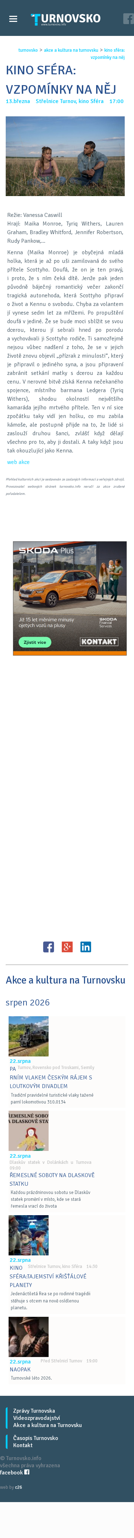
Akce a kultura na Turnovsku (47, 1425)
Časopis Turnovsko (35, 1438)
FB (48, 947)
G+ (67, 947)
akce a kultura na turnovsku (71, 50)
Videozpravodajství (36, 1418)
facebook (12, 1472)
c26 (18, 1487)
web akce (18, 462)
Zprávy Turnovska (34, 1410)
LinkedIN (85, 947)
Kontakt (23, 1445)
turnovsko (28, 50)
